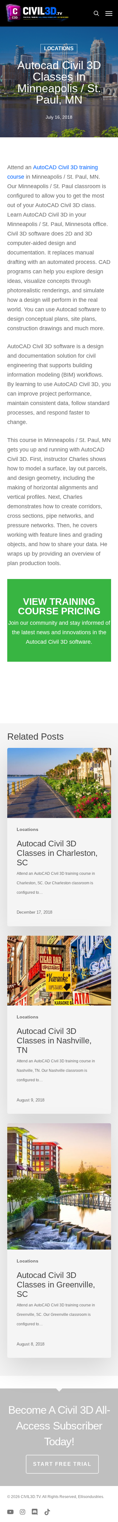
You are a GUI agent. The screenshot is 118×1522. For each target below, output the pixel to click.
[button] (108, 13)
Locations (59, 48)
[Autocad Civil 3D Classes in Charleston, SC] (59, 837)
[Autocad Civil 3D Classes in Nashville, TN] (59, 1025)
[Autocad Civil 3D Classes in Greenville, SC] (59, 1240)
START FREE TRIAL (62, 1464)
